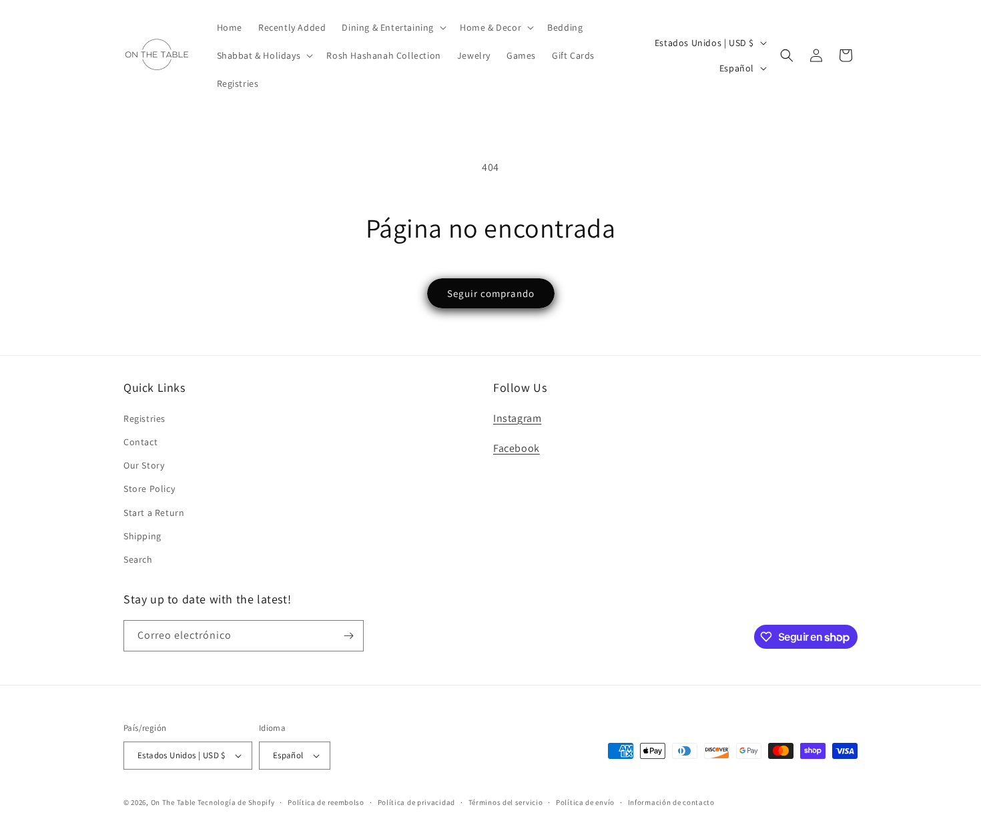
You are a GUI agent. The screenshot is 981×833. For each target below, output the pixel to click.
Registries (144, 418)
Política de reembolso (326, 802)
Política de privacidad (416, 802)
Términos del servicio (505, 802)
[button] (393, 27)
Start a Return (153, 513)
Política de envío (585, 802)
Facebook (516, 448)
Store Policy (149, 489)
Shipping (142, 536)
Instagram (517, 418)
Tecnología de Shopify (236, 802)
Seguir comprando (491, 293)
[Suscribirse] (348, 635)
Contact (140, 442)
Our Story (143, 465)
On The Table (174, 802)
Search (138, 559)
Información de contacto (671, 802)
